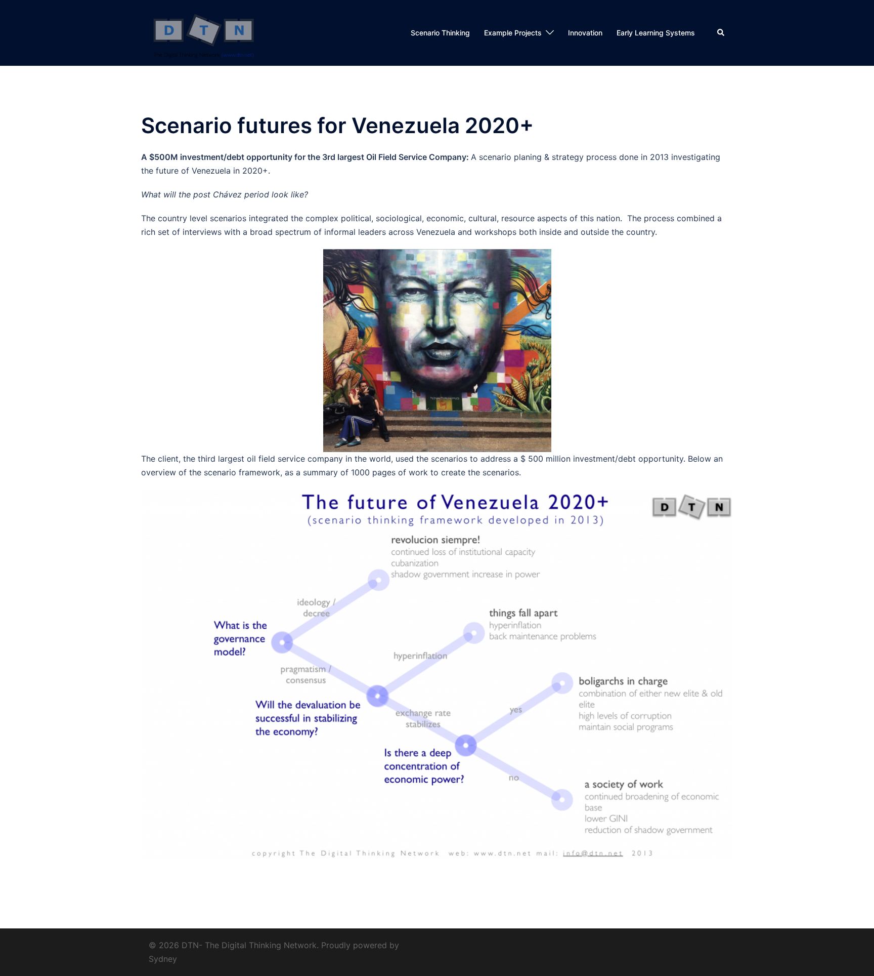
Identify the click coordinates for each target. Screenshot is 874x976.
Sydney (163, 959)
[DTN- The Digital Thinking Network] (203, 32)
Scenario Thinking (440, 32)
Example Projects (513, 32)
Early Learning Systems (656, 32)
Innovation (585, 32)
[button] (721, 33)
